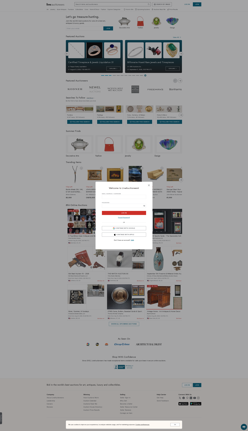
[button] (144, 206)
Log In (124, 213)
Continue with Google (125, 228)
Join (132, 240)
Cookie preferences (142, 424)
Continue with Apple (125, 234)
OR (124, 222)
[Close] (149, 185)
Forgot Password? (124, 217)
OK (175, 424)
